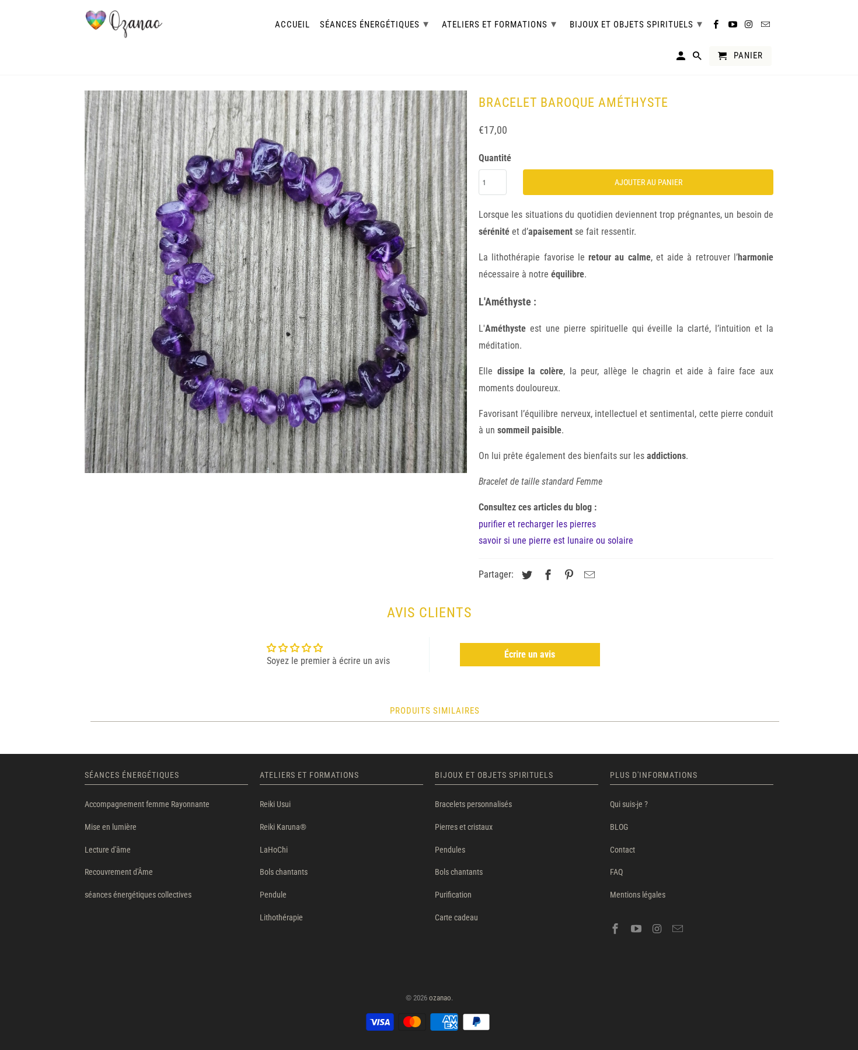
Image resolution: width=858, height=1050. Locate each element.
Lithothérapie (281, 917)
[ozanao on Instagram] (658, 929)
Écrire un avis (529, 654)
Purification (453, 894)
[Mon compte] (681, 58)
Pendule (273, 894)
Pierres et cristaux (464, 827)
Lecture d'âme (108, 849)
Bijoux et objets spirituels (636, 24)
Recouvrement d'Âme (119, 872)
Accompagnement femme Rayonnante (147, 804)
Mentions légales (637, 894)
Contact (622, 849)
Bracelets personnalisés (473, 804)
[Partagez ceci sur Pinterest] (567, 575)
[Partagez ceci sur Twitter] (525, 575)
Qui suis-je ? (629, 804)
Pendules (450, 849)
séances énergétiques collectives (138, 894)
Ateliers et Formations (499, 24)
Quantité (495, 158)
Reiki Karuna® (283, 827)
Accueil (292, 25)
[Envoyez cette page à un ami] (587, 575)
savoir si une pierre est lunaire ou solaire (556, 540)
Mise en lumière (111, 827)
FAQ (616, 872)
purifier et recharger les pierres (537, 524)
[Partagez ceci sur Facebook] (546, 575)
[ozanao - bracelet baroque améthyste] (276, 282)
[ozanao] (124, 24)
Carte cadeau (456, 917)
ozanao (440, 997)
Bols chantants (284, 872)
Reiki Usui (275, 804)
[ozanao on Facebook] (616, 929)
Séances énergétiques (374, 24)
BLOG (619, 827)
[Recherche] (698, 58)
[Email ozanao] (678, 929)
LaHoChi (274, 849)
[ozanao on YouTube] (637, 929)
